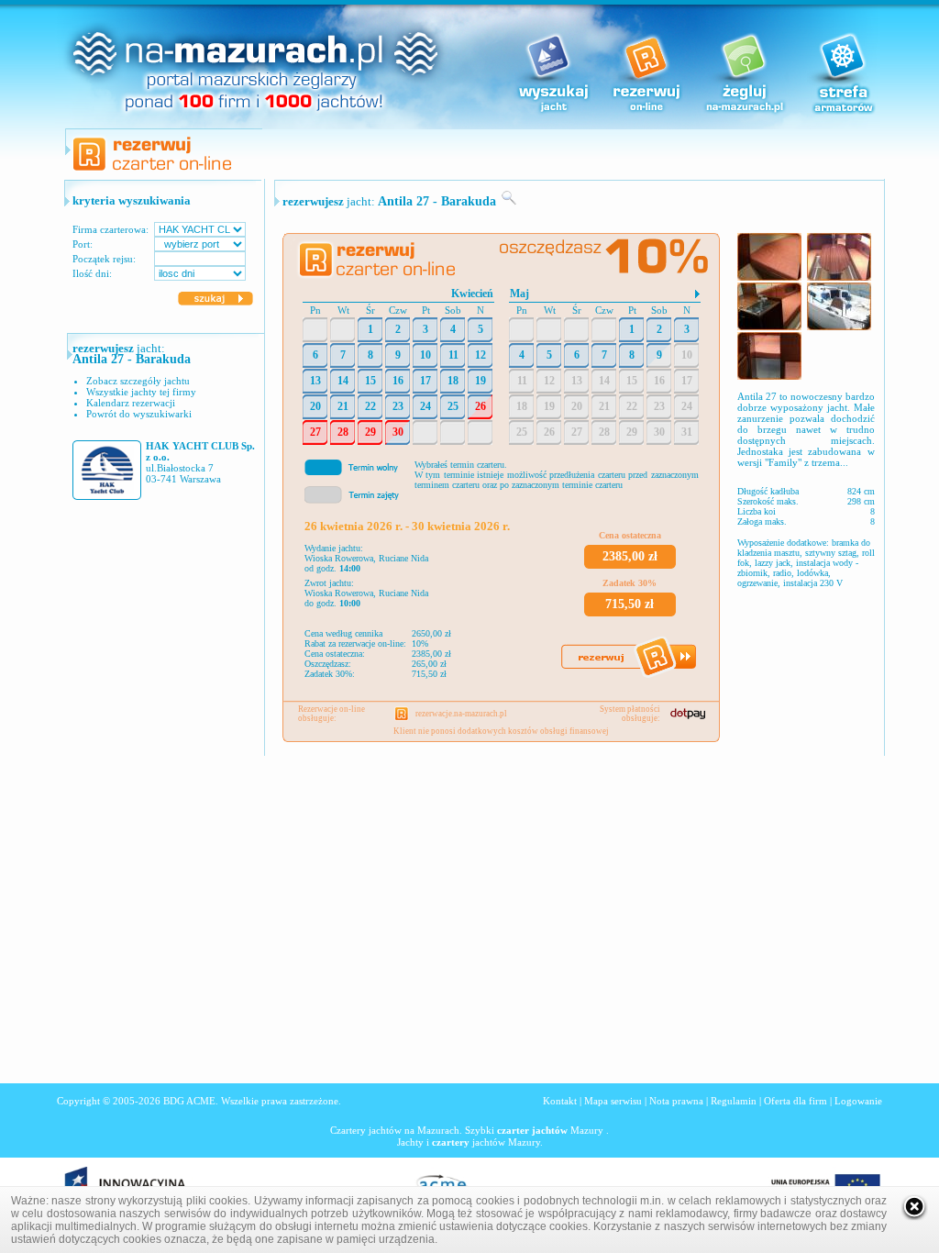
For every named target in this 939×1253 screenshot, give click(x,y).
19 (480, 380)
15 (370, 380)
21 (342, 406)
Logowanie (858, 1100)
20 (315, 406)
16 (397, 380)
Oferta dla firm (795, 1100)
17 (425, 380)
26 (480, 406)
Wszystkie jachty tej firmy (141, 391)
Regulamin (734, 1100)
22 (370, 406)
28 (342, 432)
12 (480, 355)
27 (315, 432)
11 (453, 355)
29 (370, 432)
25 (452, 406)
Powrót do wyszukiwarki (139, 413)
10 (425, 355)
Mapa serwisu (613, 1100)
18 (452, 380)
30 (397, 432)
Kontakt (560, 1100)
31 (686, 432)
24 (425, 406)
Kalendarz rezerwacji (130, 402)
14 (342, 380)
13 (315, 380)
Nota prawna (676, 1100)
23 (397, 406)
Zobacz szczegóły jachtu (138, 380)
